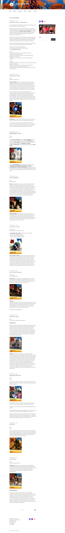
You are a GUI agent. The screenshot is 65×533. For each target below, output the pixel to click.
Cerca (40, 37)
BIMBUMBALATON (15, 133)
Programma (20, 11)
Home (10, 11)
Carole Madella (14, 177)
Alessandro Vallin (14, 76)
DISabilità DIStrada (15, 375)
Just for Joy (22, 4)
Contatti (29, 11)
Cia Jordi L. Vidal (14, 227)
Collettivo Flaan (14, 316)
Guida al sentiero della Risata (18, 22)
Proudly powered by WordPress (14, 530)
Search (53, 39)
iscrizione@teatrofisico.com (15, 49)
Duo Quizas (12, 459)
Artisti (25, 11)
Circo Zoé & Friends (15, 272)
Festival (14, 11)
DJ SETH (12, 424)
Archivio (35, 11)
